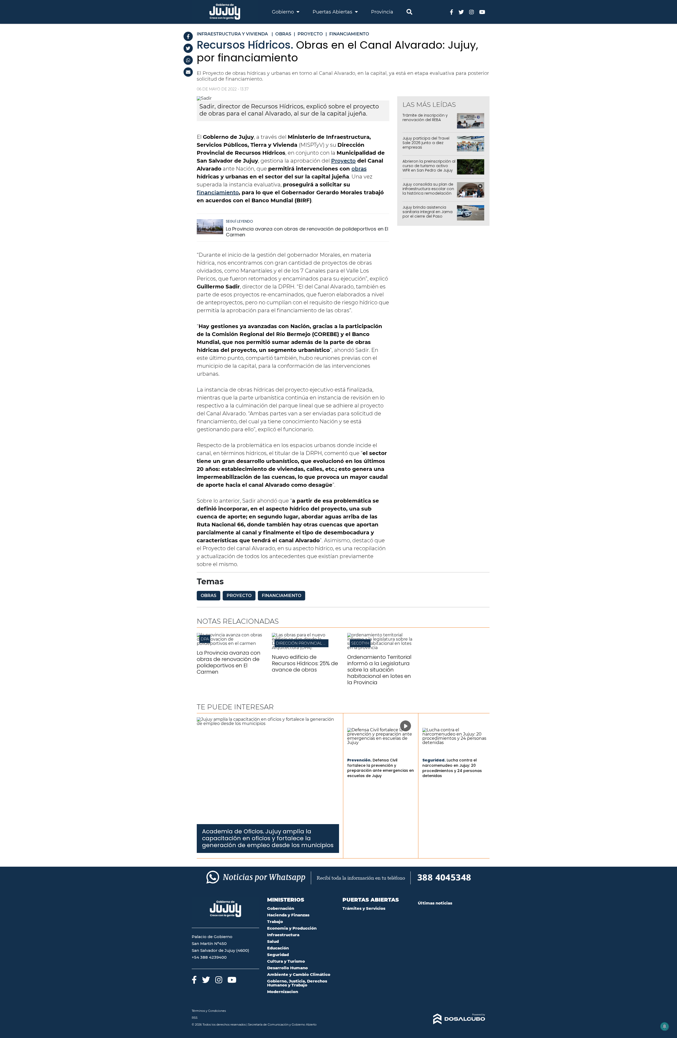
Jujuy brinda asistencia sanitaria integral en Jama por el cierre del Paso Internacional (427, 214)
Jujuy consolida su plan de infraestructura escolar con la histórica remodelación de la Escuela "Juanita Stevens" (428, 193)
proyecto (239, 595)
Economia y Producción (292, 928)
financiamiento (218, 192)
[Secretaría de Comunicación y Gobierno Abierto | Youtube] (482, 12)
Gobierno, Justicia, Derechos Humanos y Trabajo (297, 983)
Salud (273, 941)
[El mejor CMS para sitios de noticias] (451, 1019)
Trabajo (275, 921)
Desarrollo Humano (287, 967)
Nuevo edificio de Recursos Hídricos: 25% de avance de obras (305, 663)
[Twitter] (188, 48)
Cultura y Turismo (286, 961)
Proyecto (343, 161)
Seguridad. (434, 760)
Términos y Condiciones (209, 1011)
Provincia (382, 12)
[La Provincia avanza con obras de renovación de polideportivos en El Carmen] (210, 229)
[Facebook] (188, 36)
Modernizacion (282, 991)
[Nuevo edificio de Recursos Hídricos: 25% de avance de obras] (305, 647)
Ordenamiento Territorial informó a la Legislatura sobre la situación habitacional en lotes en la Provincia (379, 669)
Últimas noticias (435, 903)
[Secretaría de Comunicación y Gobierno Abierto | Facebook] (451, 12)
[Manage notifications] (664, 1026)
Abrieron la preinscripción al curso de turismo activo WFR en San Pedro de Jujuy (428, 166)
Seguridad (278, 954)
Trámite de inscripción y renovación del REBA (425, 117)
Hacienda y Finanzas (288, 914)
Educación (278, 947)
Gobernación (280, 908)
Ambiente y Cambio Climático (298, 974)
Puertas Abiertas (333, 12)
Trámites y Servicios (363, 908)
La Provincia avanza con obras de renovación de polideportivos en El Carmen (307, 232)
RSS (195, 1017)
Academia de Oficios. (233, 831)
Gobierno (283, 12)
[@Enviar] (188, 72)
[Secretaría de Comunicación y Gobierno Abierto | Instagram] (471, 12)
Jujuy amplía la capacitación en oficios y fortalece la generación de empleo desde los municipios (267, 838)
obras (359, 169)
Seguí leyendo (239, 221)
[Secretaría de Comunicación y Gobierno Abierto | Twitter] (461, 12)
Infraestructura (283, 934)
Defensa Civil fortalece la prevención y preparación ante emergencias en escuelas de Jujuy (380, 767)
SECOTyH (360, 643)
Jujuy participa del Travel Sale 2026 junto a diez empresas (425, 143)
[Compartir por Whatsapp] (188, 60)
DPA (205, 639)
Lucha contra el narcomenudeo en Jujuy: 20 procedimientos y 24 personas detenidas (452, 767)
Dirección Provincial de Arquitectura (318, 643)
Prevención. (359, 760)
